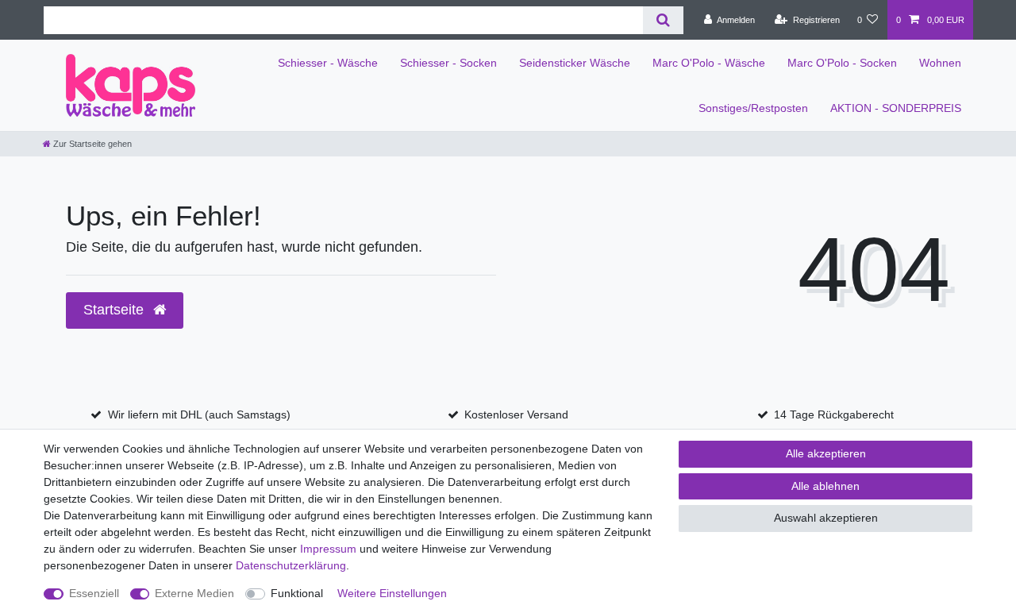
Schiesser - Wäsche (328, 62)
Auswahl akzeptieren (826, 517)
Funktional (297, 593)
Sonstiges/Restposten (753, 108)
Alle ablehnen (825, 486)
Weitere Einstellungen (392, 593)
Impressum (328, 548)
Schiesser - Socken (448, 62)
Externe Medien (194, 593)
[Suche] (663, 20)
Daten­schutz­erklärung (291, 565)
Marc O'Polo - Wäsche (708, 62)
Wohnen (940, 62)
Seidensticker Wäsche (574, 62)
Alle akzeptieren (826, 453)
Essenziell (94, 593)
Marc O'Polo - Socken (842, 62)
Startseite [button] (115, 310)
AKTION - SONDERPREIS (895, 108)
